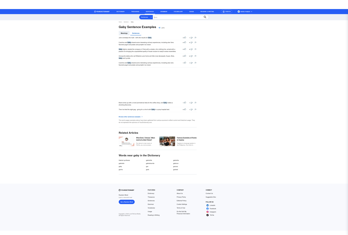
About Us (180, 193)
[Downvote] (191, 38)
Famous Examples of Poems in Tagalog (187, 139)
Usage (150, 211)
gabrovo (175, 163)
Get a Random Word (127, 202)
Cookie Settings (182, 204)
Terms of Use (181, 208)
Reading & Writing (154, 215)
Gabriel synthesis (124, 160)
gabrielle (121, 163)
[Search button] (206, 17)
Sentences (144, 17)
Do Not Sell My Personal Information (183, 212)
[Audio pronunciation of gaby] (159, 28)
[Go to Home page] (102, 11)
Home (120, 22)
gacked (175, 169)
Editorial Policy (181, 201)
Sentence (126, 22)
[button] (226, 11)
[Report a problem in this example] (195, 38)
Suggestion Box (211, 197)
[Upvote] (185, 38)
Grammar (151, 204)
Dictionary (151, 193)
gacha (121, 169)
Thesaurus (151, 197)
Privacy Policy (181, 197)
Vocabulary (151, 208)
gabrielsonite (150, 163)
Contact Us (209, 193)
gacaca (175, 166)
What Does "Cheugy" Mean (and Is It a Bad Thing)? (145, 139)
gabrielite (149, 160)
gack (147, 169)
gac (147, 166)
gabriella (176, 160)
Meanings (124, 33)
